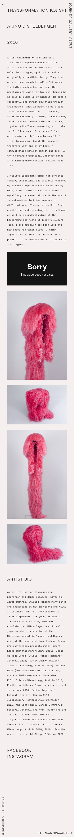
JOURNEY (70, 10)
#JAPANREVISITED (3, 816)
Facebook (19, 750)
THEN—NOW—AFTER (55, 833)
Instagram (20, 756)
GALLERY (70, 27)
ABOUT (70, 42)
